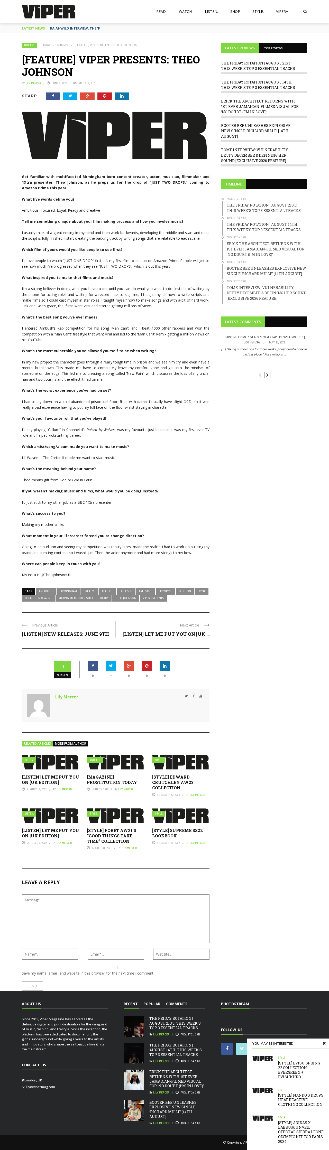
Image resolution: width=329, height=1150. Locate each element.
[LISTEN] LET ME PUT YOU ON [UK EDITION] (50, 779)
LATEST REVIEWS (240, 47)
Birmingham (68, 591)
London (185, 591)
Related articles (37, 743)
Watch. (186, 11)
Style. (258, 11)
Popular (151, 1003)
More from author (70, 743)
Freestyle (145, 591)
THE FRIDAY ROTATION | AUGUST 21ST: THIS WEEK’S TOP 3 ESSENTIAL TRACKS (175, 1023)
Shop (235, 11)
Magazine (45, 598)
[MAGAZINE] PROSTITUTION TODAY (112, 779)
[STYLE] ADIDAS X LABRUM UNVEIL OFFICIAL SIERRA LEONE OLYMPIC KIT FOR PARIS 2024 (301, 1132)
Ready (104, 598)
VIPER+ (282, 11)
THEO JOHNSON (125, 598)
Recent (131, 1003)
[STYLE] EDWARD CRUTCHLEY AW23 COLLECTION (173, 782)
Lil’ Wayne (165, 591)
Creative (89, 591)
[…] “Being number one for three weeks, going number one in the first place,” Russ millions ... (264, 352)
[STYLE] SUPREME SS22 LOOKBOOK (177, 833)
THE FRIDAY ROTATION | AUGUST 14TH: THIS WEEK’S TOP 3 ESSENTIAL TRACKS (175, 1050)
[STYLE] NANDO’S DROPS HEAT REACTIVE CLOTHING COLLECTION (300, 1100)
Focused (126, 591)
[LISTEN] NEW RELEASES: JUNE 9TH (65, 634)
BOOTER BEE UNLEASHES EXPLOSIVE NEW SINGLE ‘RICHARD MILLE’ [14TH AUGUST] (255, 131)
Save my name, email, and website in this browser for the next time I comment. (88, 973)
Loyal (201, 591)
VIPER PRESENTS (153, 598)
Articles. (29, 45)
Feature (107, 591)
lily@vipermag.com (40, 1086)
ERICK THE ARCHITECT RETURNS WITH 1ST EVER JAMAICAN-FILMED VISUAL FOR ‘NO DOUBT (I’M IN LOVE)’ (260, 106)
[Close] (324, 1043)
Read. (161, 11)
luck (28, 598)
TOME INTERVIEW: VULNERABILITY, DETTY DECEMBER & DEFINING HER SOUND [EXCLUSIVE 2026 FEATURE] (255, 155)
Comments (176, 1003)
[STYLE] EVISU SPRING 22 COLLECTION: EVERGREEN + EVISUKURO (299, 1070)
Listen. (211, 11)
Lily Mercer (33, 83)
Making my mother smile (76, 598)
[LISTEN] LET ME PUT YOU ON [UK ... (166, 634)
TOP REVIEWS (273, 48)
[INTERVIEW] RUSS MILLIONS (264, 363)
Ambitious (46, 591)
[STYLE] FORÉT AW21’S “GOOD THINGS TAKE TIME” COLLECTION (111, 836)
